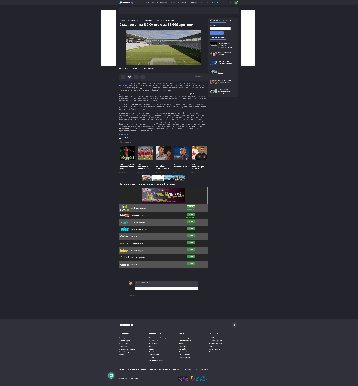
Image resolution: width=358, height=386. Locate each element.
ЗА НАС (122, 369)
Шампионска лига (156, 360)
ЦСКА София (135, 20)
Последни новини (126, 338)
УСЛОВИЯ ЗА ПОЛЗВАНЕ (137, 369)
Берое (121, 355)
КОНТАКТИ (204, 369)
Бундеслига (153, 341)
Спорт (211, 346)
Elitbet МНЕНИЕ (191, 209)
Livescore (215, 2)
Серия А (152, 357)
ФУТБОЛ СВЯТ (162, 2)
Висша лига (153, 343)
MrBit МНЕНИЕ (191, 224)
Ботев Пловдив (125, 352)
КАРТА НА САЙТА (190, 369)
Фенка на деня (214, 349)
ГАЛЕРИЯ (194, 2)
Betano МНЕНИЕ (191, 238)
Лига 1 (151, 349)
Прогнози (204, 2)
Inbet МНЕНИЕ (191, 252)
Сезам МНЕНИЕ (191, 259)
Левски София (124, 341)
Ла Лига (152, 346)
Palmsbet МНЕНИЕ (191, 245)
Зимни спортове (185, 355)
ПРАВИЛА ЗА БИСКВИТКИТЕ (159, 369)
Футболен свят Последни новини (161, 338)
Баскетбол (182, 349)
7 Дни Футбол (124, 20)
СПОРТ (172, 2)
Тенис (181, 343)
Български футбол (215, 341)
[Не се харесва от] (126, 68)
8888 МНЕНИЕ (191, 231)
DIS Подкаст (183, 2)
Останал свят (154, 355)
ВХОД (191, 207)
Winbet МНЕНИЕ (191, 266)
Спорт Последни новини (188, 338)
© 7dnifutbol (123, 378)
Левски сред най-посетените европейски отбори (225, 45)
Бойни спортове (185, 341)
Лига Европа (153, 352)
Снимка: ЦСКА (125, 135)
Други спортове (185, 357)
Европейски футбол (216, 343)
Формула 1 (183, 352)
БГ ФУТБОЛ (149, 2)
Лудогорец (123, 346)
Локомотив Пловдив (127, 349)
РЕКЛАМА (176, 369)
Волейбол (182, 346)
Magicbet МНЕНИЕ (191, 217)
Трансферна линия (218, 37)
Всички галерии (215, 352)
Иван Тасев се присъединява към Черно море (224, 92)
